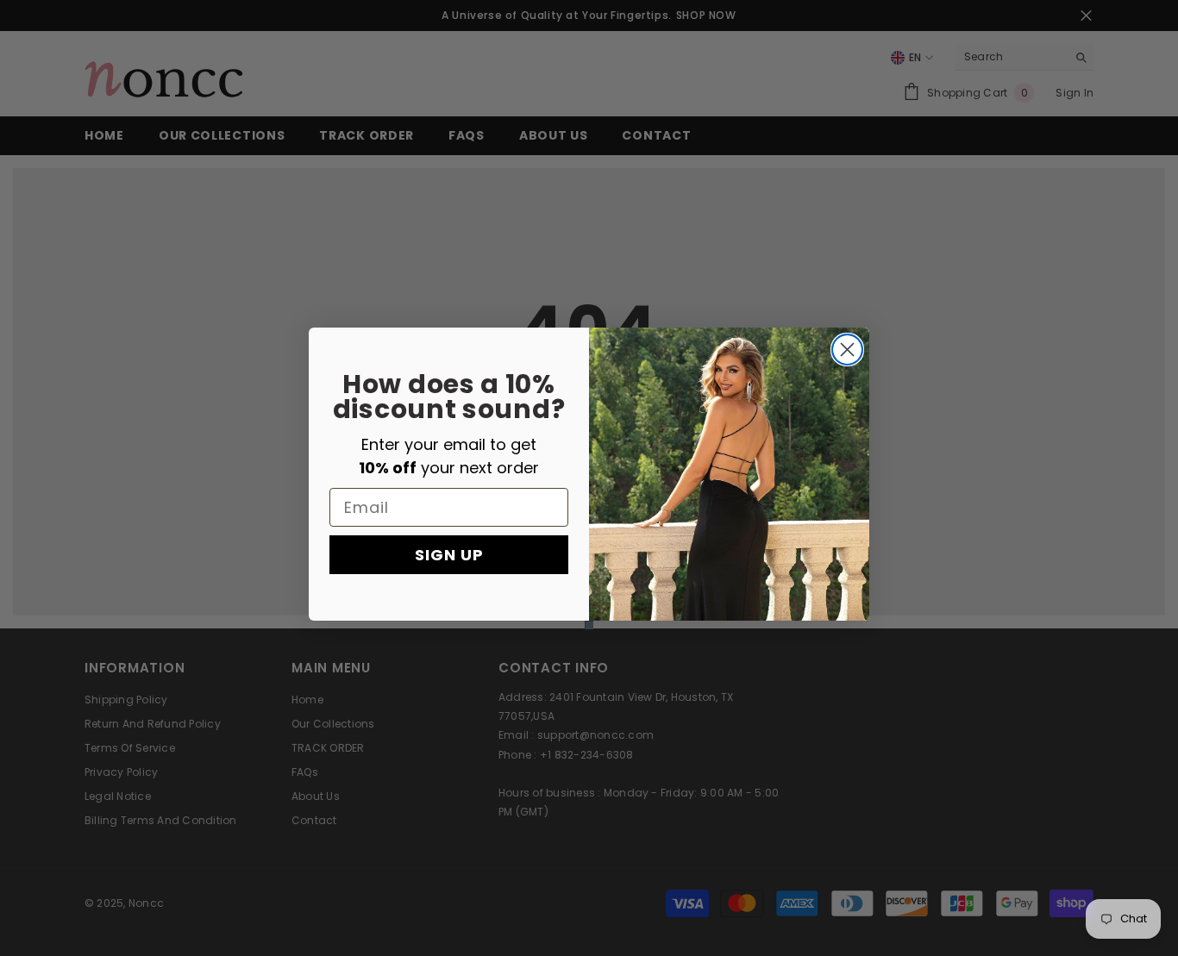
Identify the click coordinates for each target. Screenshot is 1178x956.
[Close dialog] (847, 349)
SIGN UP (449, 554)
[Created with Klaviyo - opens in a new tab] (589, 625)
